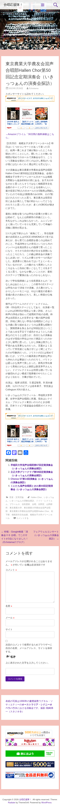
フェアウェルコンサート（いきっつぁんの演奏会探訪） (46, 535)
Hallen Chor (36, 497)
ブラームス (15, 504)
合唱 (34, 504)
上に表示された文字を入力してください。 (28, 663)
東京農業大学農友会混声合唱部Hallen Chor (29, 511)
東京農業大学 (16, 508)
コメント (11, 570)
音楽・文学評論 (16, 497)
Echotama (33, 88)
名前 (9, 606)
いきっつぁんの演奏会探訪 (22, 501)
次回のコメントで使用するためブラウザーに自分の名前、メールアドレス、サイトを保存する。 (29, 648)
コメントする (22, 518)
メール (10, 617)
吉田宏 (41, 504)
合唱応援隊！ (13, 5)
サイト (9, 629)
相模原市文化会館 (20, 514)
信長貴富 (26, 504)
